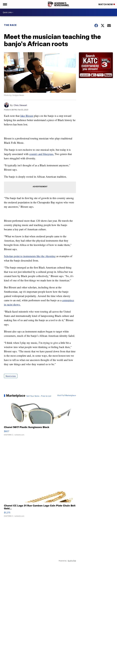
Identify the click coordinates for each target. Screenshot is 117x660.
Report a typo (11, 376)
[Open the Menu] (4, 4)
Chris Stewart (20, 105)
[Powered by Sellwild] (72, 561)
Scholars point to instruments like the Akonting (30, 256)
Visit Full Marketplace (66, 396)
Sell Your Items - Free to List (38, 396)
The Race (10, 25)
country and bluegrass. (41, 154)
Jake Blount (26, 115)
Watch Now (105, 4)
